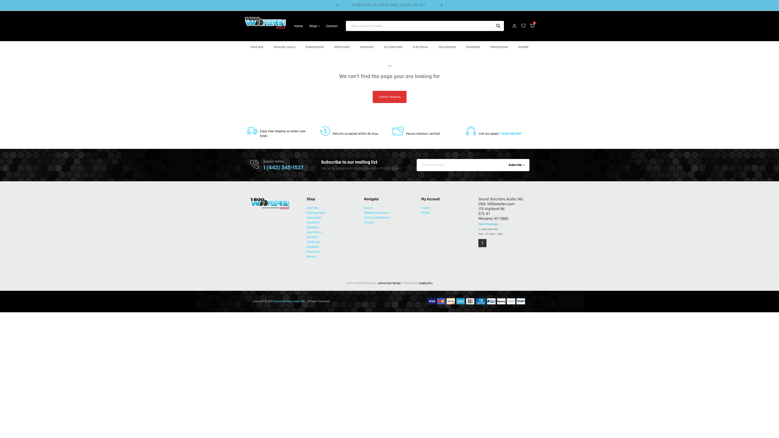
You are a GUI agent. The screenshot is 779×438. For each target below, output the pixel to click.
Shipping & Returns (376, 213)
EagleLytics (426, 283)
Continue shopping (389, 97)
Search (368, 208)
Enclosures (447, 47)
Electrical (420, 47)
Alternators (393, 47)
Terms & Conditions (377, 218)
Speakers (367, 47)
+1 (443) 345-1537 (488, 229)
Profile (425, 213)
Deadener (473, 47)
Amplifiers (342, 47)
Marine (523, 47)
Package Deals (284, 47)
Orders (425, 208)
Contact (369, 222)
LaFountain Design (389, 283)
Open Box (257, 47)
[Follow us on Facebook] (482, 243)
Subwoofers (315, 47)
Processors (499, 47)
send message (488, 224)
